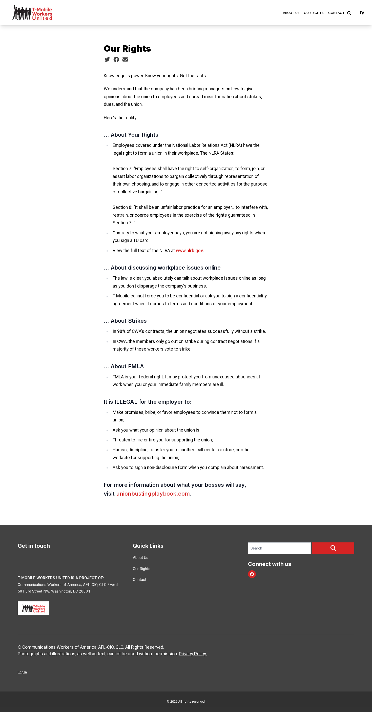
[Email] (125, 59)
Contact (336, 13)
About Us (291, 13)
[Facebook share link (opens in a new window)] (116, 59)
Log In (22, 672)
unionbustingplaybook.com (153, 493)
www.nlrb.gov (189, 250)
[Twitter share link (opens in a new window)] (107, 59)
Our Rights (314, 13)
